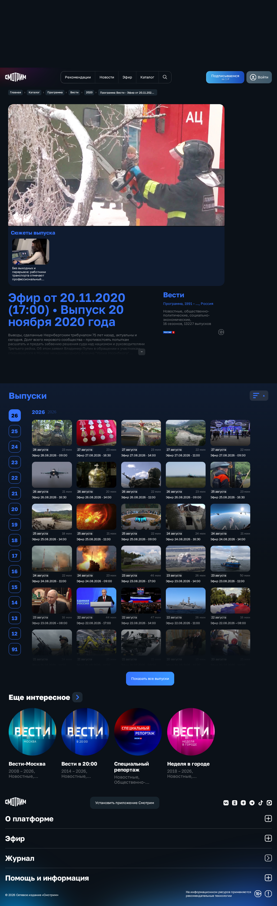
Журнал (19, 858)
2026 (52, 412)
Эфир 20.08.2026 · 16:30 (183, 665)
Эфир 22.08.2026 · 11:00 (183, 623)
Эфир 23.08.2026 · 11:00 (227, 581)
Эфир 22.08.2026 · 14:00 (138, 623)
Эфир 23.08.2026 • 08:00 (49, 623)
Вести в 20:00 (79, 763)
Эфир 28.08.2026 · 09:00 (49, 455)
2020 (89, 92)
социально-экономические (186, 317)
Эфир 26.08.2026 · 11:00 (138, 497)
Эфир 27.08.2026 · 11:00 (183, 455)
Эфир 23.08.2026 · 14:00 (183, 581)
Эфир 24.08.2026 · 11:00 (49, 581)
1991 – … (191, 303)
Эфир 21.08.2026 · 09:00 (138, 665)
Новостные (172, 311)
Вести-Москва (27, 763)
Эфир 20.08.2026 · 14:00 (227, 665)
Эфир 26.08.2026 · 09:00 (183, 497)
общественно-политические (186, 313)
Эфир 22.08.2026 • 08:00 (228, 623)
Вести (74, 92)
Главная (15, 92)
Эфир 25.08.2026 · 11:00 (94, 539)
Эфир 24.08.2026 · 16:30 (183, 539)
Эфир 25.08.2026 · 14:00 (49, 539)
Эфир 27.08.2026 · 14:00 (138, 455)
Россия (207, 303)
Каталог (34, 92)
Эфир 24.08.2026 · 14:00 (227, 539)
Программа (55, 92)
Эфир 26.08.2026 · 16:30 (49, 497)
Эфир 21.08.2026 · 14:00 (49, 665)
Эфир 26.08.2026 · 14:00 (94, 497)
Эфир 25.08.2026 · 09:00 (138, 539)
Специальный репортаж (131, 766)
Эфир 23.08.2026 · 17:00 (138, 581)
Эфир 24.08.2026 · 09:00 (94, 581)
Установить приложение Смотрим (124, 802)
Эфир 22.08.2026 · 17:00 (94, 623)
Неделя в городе (188, 763)
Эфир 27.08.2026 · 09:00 (228, 455)
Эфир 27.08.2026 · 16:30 (94, 455)
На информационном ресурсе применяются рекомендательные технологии (218, 893)
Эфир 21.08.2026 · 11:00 (93, 665)
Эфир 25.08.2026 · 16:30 (227, 497)
